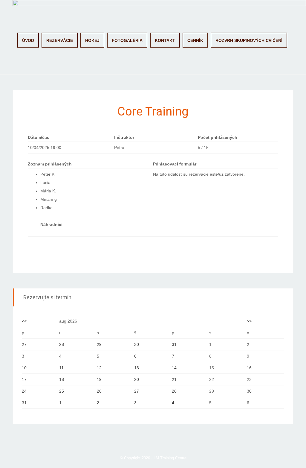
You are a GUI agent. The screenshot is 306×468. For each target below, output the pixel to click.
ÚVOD (28, 40)
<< (24, 321)
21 (174, 379)
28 (61, 344)
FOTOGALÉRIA (127, 40)
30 (136, 344)
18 (61, 379)
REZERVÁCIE (59, 40)
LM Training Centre (170, 458)
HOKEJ (92, 40)
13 (136, 367)
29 (99, 344)
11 (61, 367)
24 (24, 391)
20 (136, 379)
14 (174, 367)
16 (249, 367)
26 (99, 391)
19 (99, 379)
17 (24, 379)
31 (174, 344)
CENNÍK (195, 40)
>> (249, 321)
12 (99, 367)
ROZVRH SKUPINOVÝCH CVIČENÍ (248, 40)
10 (24, 367)
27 (24, 344)
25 (61, 391)
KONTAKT (165, 40)
